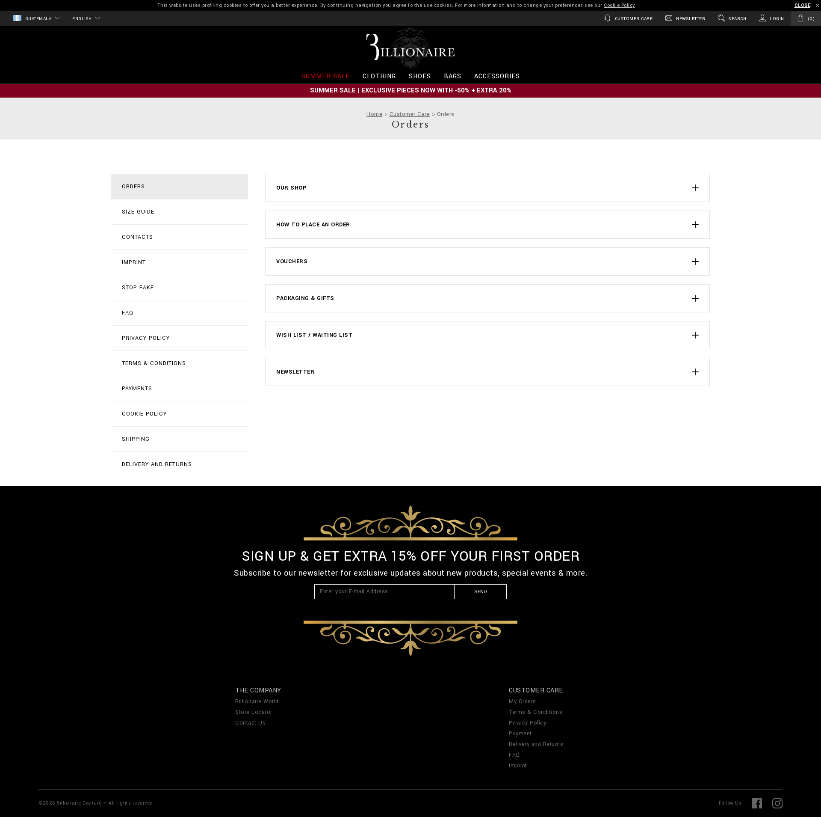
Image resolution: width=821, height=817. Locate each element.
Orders (133, 186)
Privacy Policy (146, 338)
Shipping (136, 439)
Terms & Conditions (154, 363)
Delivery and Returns (157, 464)
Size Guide (138, 212)
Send (480, 591)
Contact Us (250, 723)
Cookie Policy (619, 5)
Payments (137, 388)
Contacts (137, 237)
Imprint (134, 262)
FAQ (127, 313)
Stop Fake (138, 287)
